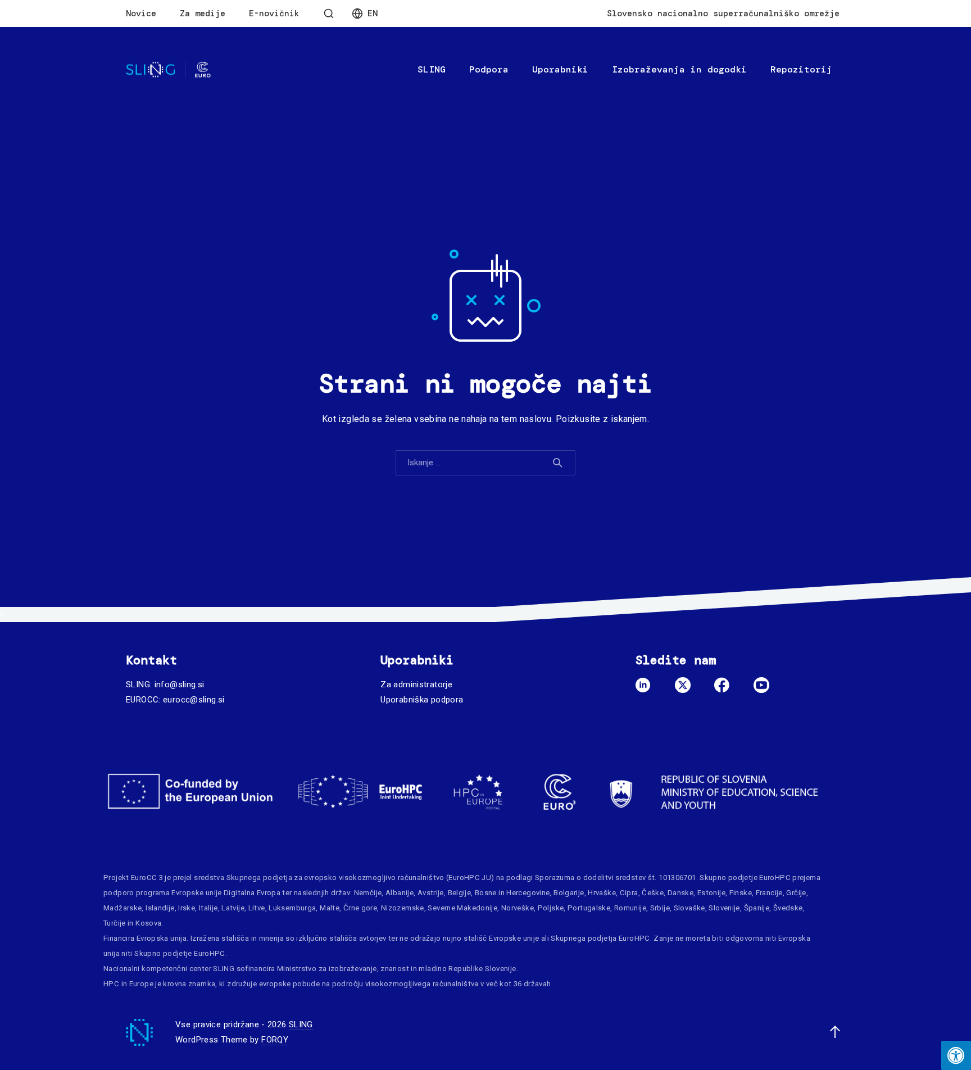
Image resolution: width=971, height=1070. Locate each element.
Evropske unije (196, 892)
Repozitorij (801, 69)
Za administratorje (416, 684)
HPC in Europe (128, 984)
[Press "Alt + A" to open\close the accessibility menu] (956, 1055)
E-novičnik (274, 13)
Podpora (489, 69)
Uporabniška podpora (421, 700)
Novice (141, 13)
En (372, 13)
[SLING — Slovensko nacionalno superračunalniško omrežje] (168, 69)
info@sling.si (180, 684)
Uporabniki (560, 69)
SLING (432, 69)
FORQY (274, 1040)
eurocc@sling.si (194, 700)
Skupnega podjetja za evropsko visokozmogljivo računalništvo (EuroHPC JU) (360, 877)
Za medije (202, 13)
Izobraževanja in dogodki (679, 69)
